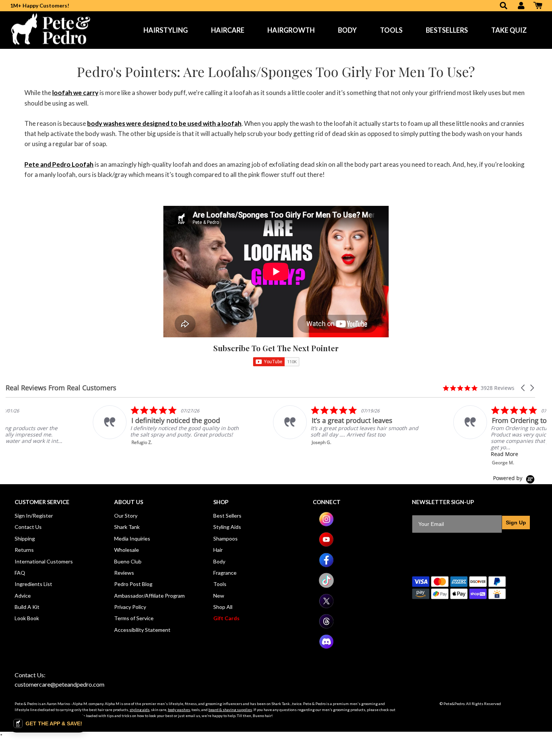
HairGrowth (291, 30)
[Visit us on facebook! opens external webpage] (326, 565)
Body (347, 30)
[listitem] (81, 425)
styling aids (139, 709)
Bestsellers (447, 30)
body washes (179, 709)
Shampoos (225, 538)
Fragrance (225, 572)
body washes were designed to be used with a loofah (164, 123)
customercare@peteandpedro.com (59, 684)
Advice (23, 595)
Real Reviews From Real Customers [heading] (61, 388)
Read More (417, 454)
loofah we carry (75, 93)
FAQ (20, 572)
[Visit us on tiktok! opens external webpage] (326, 586)
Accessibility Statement (142, 630)
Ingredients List (33, 584)
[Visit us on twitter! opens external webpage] (326, 606)
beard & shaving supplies (230, 709)
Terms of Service (134, 618)
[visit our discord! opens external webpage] (326, 647)
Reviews (124, 572)
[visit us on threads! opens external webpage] (326, 627)
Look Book (27, 618)
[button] (523, 388)
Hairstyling (165, 30)
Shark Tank (127, 527)
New (218, 595)
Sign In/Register (34, 515)
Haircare (227, 30)
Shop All (222, 607)
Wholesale (126, 550)
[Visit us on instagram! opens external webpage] (326, 524)
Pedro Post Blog (133, 584)
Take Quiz (509, 30)
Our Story (125, 515)
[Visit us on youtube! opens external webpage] (326, 545)
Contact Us (28, 527)
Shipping (25, 538)
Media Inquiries (132, 538)
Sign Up (516, 523)
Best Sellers (227, 515)
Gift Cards (226, 618)
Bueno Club (128, 561)
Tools (391, 30)
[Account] (521, 6)
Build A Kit (27, 607)
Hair (218, 550)
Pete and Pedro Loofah (59, 164)
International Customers (44, 561)
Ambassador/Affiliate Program (149, 595)
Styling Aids (227, 527)
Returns (24, 550)
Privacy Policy (130, 607)
